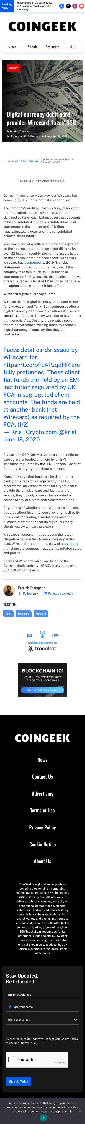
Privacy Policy (42, 827)
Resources (53, 46)
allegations (69, 544)
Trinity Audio (41, 180)
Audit (8, 613)
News (12, 46)
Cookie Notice (42, 844)
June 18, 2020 (21, 439)
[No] (80, 1111)
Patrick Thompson (20, 131)
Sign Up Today (18, 1081)
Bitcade (32, 46)
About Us (42, 861)
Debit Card (23, 613)
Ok (43, 1117)
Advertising (42, 793)
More (72, 46)
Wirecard (41, 613)
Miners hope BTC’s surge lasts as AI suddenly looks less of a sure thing (34, 6)
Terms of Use (42, 810)
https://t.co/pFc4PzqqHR (36, 364)
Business (13, 68)
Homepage (12, 161)
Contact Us (42, 776)
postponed (32, 263)
